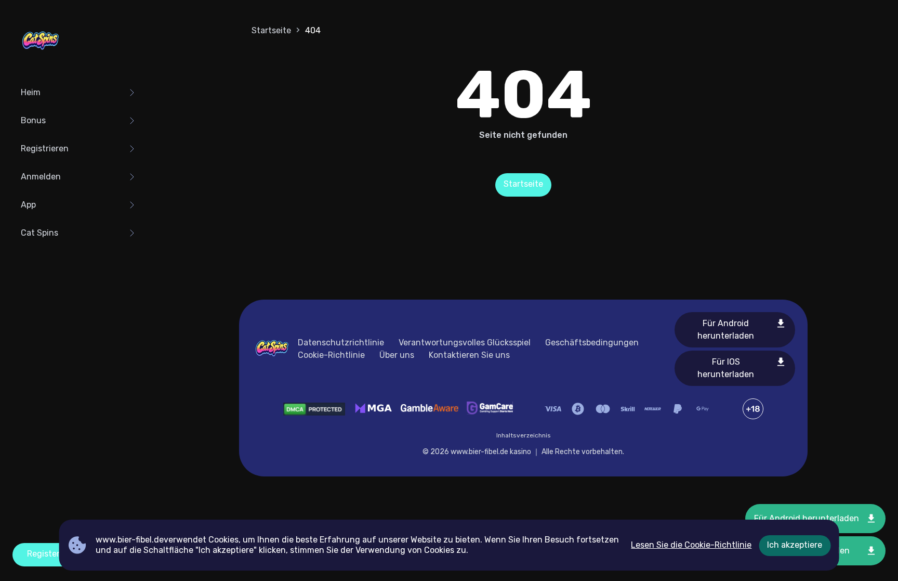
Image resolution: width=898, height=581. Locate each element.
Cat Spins (39, 233)
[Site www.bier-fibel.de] (40, 41)
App (28, 205)
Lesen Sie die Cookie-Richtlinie (691, 545)
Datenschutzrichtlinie (341, 342)
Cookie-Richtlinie (331, 355)
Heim (31, 92)
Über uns (396, 355)
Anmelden (41, 177)
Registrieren (45, 148)
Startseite (271, 30)
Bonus (33, 120)
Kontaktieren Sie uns (469, 355)
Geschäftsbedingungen (592, 342)
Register (43, 554)
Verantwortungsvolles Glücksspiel (465, 342)
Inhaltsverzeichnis (523, 435)
